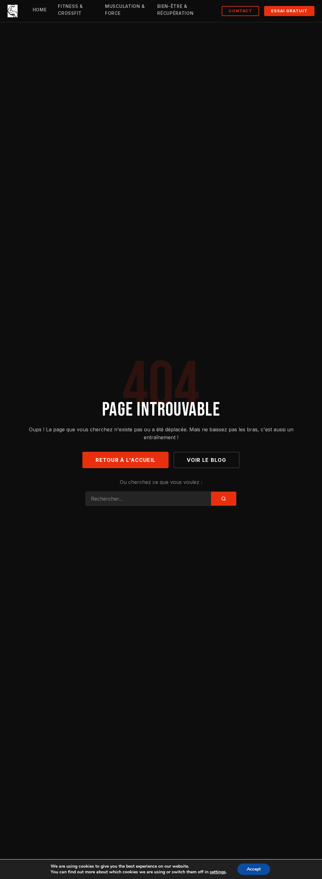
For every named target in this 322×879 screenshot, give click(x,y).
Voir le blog (206, 460)
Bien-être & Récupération (175, 9)
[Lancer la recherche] (223, 499)
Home (40, 9)
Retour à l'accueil (125, 460)
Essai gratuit (289, 11)
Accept (254, 869)
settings (218, 872)
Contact (240, 11)
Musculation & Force (125, 9)
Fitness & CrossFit (70, 9)
